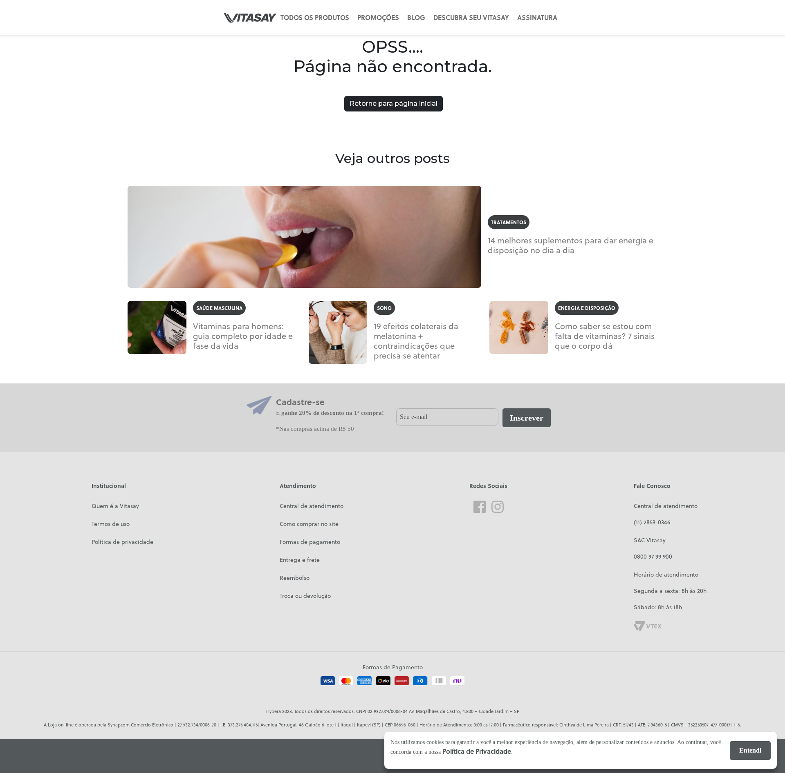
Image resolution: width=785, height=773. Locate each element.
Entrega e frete (300, 560)
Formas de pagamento (310, 542)
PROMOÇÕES (378, 17)
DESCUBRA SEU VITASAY (471, 17)
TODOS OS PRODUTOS (314, 17)
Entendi (750, 750)
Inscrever (526, 417)
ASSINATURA (537, 17)
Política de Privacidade (476, 751)
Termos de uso (111, 524)
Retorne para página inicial (393, 103)
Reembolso (295, 578)
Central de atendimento (311, 506)
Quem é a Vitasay (115, 506)
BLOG (416, 17)
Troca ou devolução (305, 596)
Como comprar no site (309, 524)
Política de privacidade (122, 542)
